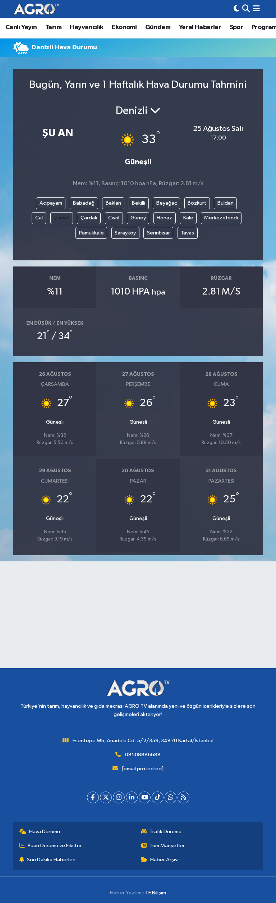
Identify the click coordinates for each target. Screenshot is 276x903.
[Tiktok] (158, 797)
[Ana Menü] (256, 9)
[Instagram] (119, 797)
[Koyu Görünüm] (236, 9)
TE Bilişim (155, 892)
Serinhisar (158, 233)
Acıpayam (51, 203)
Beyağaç (166, 203)
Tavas (187, 233)
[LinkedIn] (132, 797)
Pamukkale (91, 233)
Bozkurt (197, 203)
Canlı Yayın (21, 27)
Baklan (113, 203)
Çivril (113, 217)
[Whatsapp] (170, 797)
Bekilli (138, 203)
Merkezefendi (221, 217)
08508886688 (143, 754)
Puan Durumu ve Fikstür (55, 845)
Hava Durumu (44, 831)
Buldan (225, 203)
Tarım (53, 27)
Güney (138, 217)
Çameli (61, 217)
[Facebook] (93, 797)
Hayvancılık (86, 27)
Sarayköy (125, 233)
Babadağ (84, 203)
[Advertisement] (138, 617)
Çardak (88, 217)
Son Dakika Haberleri (51, 859)
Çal (39, 217)
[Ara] (246, 9)
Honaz (164, 217)
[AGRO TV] (36, 9)
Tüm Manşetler (167, 845)
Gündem (157, 27)
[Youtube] (145, 797)
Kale (188, 217)
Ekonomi (124, 27)
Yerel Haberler (200, 27)
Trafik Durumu (165, 831)
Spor (236, 27)
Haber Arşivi (164, 859)
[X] (106, 797)
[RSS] (183, 797)
